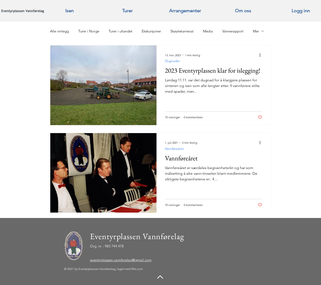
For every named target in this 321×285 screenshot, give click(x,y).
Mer (256, 31)
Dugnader (172, 61)
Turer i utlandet (120, 31)
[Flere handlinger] (261, 55)
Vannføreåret (174, 149)
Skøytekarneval (182, 31)
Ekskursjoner (151, 31)
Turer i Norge (88, 31)
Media (208, 31)
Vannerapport (232, 31)
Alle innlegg (59, 31)
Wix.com (137, 269)
